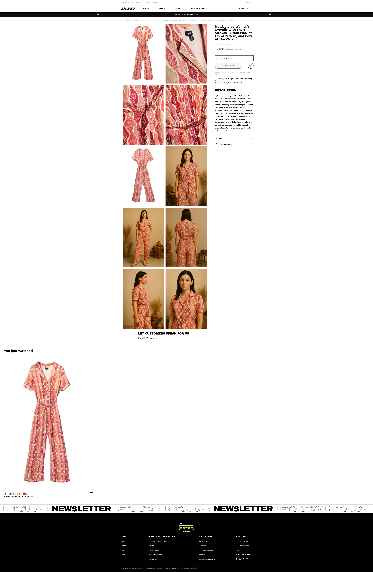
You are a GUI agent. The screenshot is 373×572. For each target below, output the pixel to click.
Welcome (136, 20)
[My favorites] (233, 2)
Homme (145, 9)
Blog (237, 550)
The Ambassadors (242, 546)
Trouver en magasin (224, 144)
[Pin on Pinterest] (247, 559)
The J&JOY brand (242, 541)
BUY (124, 537)
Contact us (152, 559)
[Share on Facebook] (236, 559)
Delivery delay (153, 550)
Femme (162, 9)
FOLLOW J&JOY (243, 554)
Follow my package (206, 550)
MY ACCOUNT (205, 537)
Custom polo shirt (151, 2)
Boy (123, 550)
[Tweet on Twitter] (243, 559)
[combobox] (234, 58)
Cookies (176, 568)
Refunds (151, 546)
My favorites (203, 541)
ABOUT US (241, 537)
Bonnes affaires (199, 9)
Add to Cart (228, 66)
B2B (123, 554)
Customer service (126, 2)
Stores (138, 2)
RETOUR (125, 21)
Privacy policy (168, 568)
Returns (202, 554)
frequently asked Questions (158, 541)
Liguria (153, 20)
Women (124, 546)
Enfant (178, 9)
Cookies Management (207, 559)
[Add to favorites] (251, 66)
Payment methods (155, 554)
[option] (186, 14)
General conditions (156, 568)
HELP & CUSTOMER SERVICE (162, 537)
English (248, 2)
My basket (202, 546)
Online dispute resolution (188, 568)
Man (123, 541)
